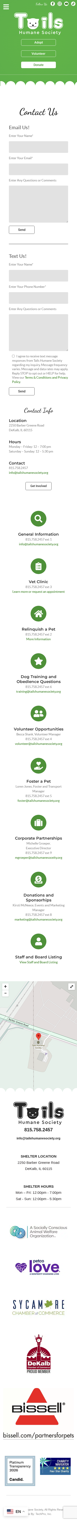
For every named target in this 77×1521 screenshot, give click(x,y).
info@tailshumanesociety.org (28, 472)
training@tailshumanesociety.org (38, 691)
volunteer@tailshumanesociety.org (38, 743)
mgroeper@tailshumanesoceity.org (38, 857)
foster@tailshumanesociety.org (39, 800)
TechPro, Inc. (44, 1513)
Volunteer (38, 54)
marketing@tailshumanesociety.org (38, 919)
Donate (39, 65)
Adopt (38, 42)
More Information (38, 639)
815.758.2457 (38, 1129)
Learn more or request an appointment (38, 591)
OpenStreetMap (67, 1096)
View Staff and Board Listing (39, 962)
